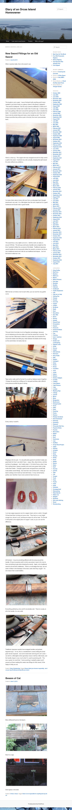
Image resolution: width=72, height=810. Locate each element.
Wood (54, 502)
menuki (55, 394)
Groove (55, 348)
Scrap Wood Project (58, 444)
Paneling (55, 411)
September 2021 (57, 117)
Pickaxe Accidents (58, 417)
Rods (54, 435)
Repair (55, 433)
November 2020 (57, 132)
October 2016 (56, 173)
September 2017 (57, 158)
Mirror (54, 396)
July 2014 (55, 221)
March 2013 (56, 249)
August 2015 (56, 197)
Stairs (54, 465)
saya (54, 441)
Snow (54, 459)
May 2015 (55, 202)
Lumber (55, 389)
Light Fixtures (57, 385)
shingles (55, 450)
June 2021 (55, 123)
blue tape (55, 281)
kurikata (55, 379)
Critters (12, 793)
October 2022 (56, 102)
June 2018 (55, 149)
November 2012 (57, 256)
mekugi (55, 392)
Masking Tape (56, 391)
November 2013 (57, 234)
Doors (54, 316)
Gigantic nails (57, 344)
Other (54, 407)
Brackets (55, 283)
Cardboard (56, 289)
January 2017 (56, 169)
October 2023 (56, 93)
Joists (54, 372)
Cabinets (55, 287)
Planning (55, 420)
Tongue (55, 476)
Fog (54, 333)
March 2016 (56, 186)
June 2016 (55, 180)
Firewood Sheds (57, 329)
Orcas (54, 405)
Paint (54, 409)
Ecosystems (56, 324)
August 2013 (56, 239)
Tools (54, 478)
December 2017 (57, 152)
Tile (54, 474)
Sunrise (55, 469)
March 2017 (56, 165)
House (16, 793)
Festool (55, 326)
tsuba (54, 483)
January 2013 (56, 252)
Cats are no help (57, 294)
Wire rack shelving (58, 500)
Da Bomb (55, 307)
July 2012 (55, 263)
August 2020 (56, 137)
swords (55, 470)
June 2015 (55, 200)
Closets (55, 300)
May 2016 (55, 182)
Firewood (55, 328)
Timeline (30, 41)
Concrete (55, 302)
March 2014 (56, 226)
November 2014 (57, 213)
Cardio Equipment (58, 290)
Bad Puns (55, 272)
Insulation (55, 368)
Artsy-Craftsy (56, 270)
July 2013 (55, 241)
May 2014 (55, 223)
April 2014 (55, 225)
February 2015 (57, 208)
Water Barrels (56, 493)
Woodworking (16, 668)
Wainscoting (56, 491)
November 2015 (57, 191)
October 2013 (56, 236)
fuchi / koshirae (57, 337)
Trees (54, 480)
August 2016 (56, 176)
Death (54, 309)
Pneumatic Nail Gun (58, 426)
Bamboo (55, 274)
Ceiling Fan (56, 296)
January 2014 (56, 230)
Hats (54, 357)
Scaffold (55, 443)
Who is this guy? (39, 41)
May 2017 (55, 163)
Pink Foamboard (57, 418)
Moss (54, 398)
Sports (55, 463)
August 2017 (56, 160)
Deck (54, 311)
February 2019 (57, 145)
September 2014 (57, 217)
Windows (55, 498)
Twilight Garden (57, 86)
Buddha (55, 285)
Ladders (55, 381)
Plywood (55, 424)
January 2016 (56, 189)
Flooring (55, 331)
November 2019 (57, 139)
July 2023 (55, 95)
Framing (55, 335)
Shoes (54, 452)
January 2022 (56, 113)
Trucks (55, 482)
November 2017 (57, 154)
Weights (55, 496)
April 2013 (55, 247)
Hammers (55, 353)
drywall (55, 320)
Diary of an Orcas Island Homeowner (20, 10)
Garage (55, 339)
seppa (54, 446)
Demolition (56, 313)
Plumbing (55, 422)
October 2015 (56, 193)
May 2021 (55, 124)
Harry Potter (56, 355)
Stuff (54, 467)
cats (54, 292)
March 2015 (56, 206)
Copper (55, 303)
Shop (11, 668)
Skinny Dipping (57, 59)
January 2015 (56, 210)
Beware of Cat (13, 678)
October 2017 (56, 156)
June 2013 (55, 243)
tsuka (54, 485)
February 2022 (57, 111)
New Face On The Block (59, 54)
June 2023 (55, 97)
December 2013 (57, 232)
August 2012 (56, 262)
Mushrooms (56, 402)
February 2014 (57, 228)
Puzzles (55, 430)
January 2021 (56, 130)
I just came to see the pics (18, 41)
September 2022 (57, 104)
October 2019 (56, 141)
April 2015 (55, 204)
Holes (54, 363)
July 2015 (55, 199)
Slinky (54, 457)
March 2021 (56, 126)
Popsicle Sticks (57, 428)
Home (7, 41)
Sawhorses (56, 439)
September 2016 (57, 174)
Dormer (55, 318)
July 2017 (55, 161)
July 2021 (55, 121)
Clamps (55, 298)
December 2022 (57, 98)
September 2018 (57, 147)
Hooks (54, 365)
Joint (54, 370)
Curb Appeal (56, 65)
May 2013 (55, 245)
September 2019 (57, 143)
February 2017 (57, 167)
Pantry (55, 413)
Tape (54, 472)
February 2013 (57, 250)
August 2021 (56, 119)
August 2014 (56, 219)
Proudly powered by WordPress (36, 804)
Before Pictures (57, 279)
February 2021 (57, 128)
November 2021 (57, 115)
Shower (55, 456)
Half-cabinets (56, 352)
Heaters (55, 359)
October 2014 (56, 215)
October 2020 (56, 134)
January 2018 (56, 150)
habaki (55, 350)
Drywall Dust (56, 322)
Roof (54, 437)
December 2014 (57, 212)
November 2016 (57, 171)
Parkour (55, 415)
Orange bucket (57, 404)
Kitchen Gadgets (57, 378)
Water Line (56, 495)
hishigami (55, 361)
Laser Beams (56, 383)
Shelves (55, 448)
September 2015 (57, 195)
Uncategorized (57, 489)
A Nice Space (61, 75)
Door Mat (55, 315)
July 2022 (55, 108)
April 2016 (55, 184)
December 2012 (57, 254)
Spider (55, 461)
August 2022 (56, 106)
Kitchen (55, 376)
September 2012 (57, 260)
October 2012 (56, 258)
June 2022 (55, 110)
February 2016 (57, 187)
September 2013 (57, 238)
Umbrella (55, 487)
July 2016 (55, 178)
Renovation (56, 431)
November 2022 (57, 100)
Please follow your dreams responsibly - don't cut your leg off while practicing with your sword (26, 669)
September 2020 (57, 136)
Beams (55, 277)
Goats (54, 346)
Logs (54, 387)
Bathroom (55, 276)
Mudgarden (56, 400)
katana (55, 374)
